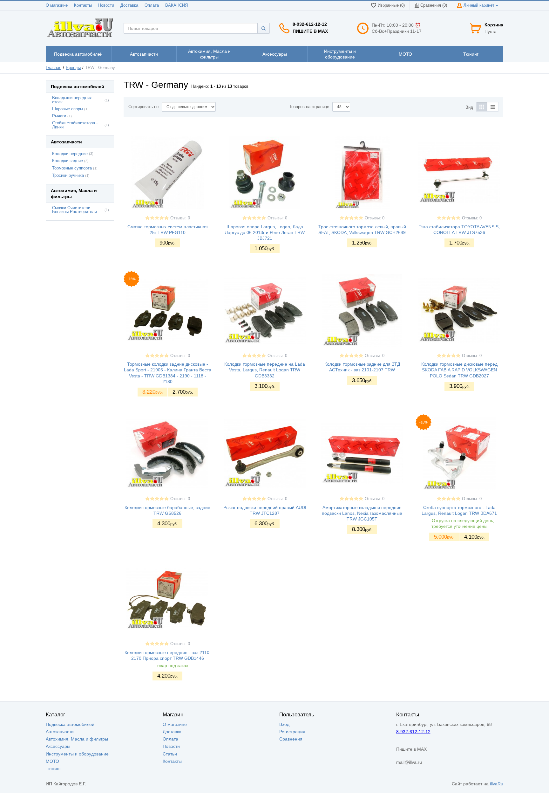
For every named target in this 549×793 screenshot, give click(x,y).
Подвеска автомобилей (70, 724)
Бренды (73, 68)
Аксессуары (58, 746)
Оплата (152, 5)
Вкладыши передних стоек (72, 100)
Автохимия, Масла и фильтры (77, 738)
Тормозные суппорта (72, 168)
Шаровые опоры (67, 109)
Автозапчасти (60, 731)
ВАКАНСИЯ (176, 5)
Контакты (83, 5)
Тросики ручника (68, 175)
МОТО (52, 761)
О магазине (57, 5)
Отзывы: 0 (180, 218)
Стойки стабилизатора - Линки (75, 125)
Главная (53, 68)
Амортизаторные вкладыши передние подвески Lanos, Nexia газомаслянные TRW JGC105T (362, 513)
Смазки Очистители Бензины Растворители (74, 210)
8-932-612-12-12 (310, 24)
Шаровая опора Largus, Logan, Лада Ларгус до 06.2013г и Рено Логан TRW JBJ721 (265, 232)
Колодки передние (70, 154)
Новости (106, 5)
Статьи (170, 753)
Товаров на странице (309, 107)
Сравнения (290, 738)
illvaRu (496, 783)
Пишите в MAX (310, 31)
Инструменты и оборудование (77, 753)
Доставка (129, 5)
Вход (284, 724)
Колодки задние (67, 161)
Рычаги (59, 116)
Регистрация (292, 731)
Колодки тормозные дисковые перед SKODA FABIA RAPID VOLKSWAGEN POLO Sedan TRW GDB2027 (459, 370)
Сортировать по (143, 107)
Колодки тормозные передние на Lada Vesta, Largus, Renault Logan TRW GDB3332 (264, 370)
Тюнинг (53, 768)
